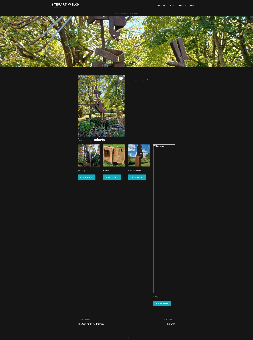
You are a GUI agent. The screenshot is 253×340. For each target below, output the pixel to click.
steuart (134, 47)
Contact (172, 5)
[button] (121, 78)
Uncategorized (125, 13)
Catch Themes (145, 337)
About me (161, 5)
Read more (86, 177)
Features (182, 5)
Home (192, 5)
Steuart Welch (66, 4)
